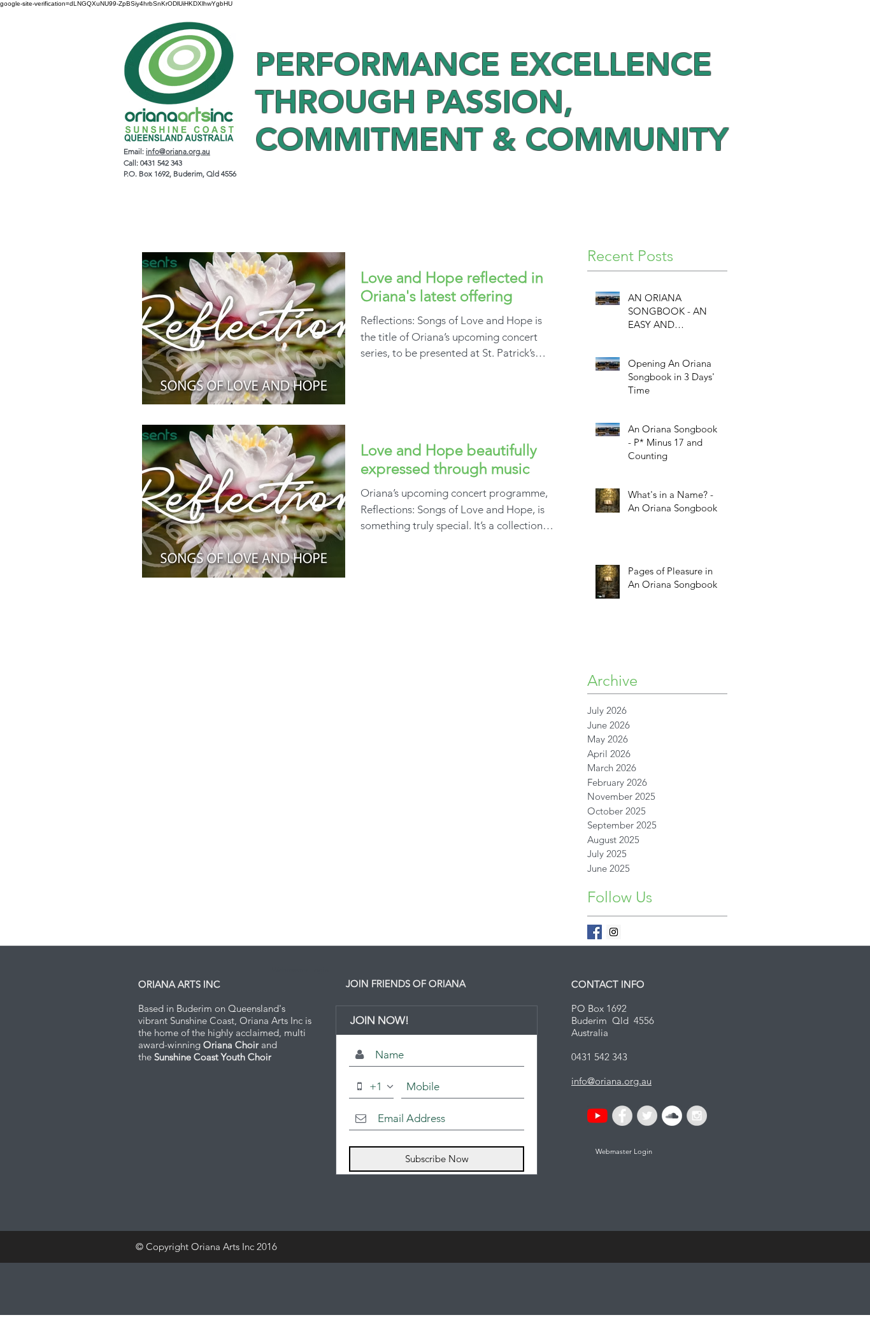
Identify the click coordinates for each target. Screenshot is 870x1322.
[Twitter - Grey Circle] (647, 1115)
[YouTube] (597, 1115)
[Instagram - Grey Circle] (697, 1115)
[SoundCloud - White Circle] (672, 1115)
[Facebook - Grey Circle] (622, 1115)
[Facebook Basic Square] (594, 932)
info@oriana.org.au (178, 151)
